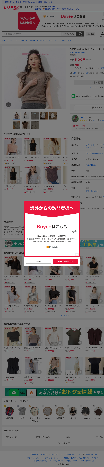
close (39, 261)
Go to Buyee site (65, 261)
